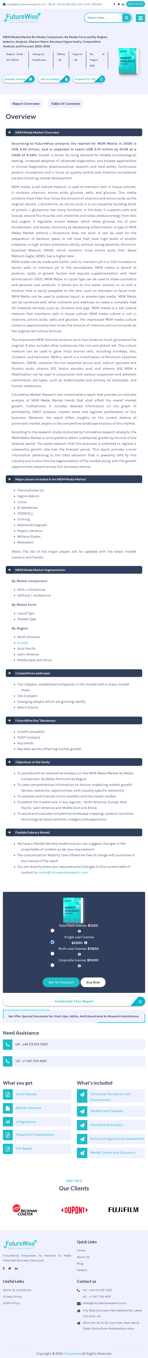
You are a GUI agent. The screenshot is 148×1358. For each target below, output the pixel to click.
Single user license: (79, 940)
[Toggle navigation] (140, 18)
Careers (82, 1270)
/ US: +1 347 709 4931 (89, 4)
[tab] (26, 103)
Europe (22, 643)
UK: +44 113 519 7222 (64, 4)
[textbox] (108, 17)
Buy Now (93, 982)
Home (81, 1250)
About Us (83, 1257)
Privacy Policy (12, 1296)
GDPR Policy (11, 1303)
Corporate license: (78, 960)
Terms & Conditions (17, 1290)
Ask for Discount (61, 982)
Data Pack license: (78, 925)
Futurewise (72, 1353)
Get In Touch (135, 4)
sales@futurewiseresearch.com (26, 4)
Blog (80, 1263)
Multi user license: (78, 949)
